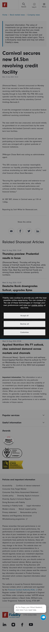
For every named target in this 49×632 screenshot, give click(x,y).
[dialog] (24, 316)
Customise (24, 332)
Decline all (24, 324)
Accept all (24, 316)
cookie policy (37, 305)
